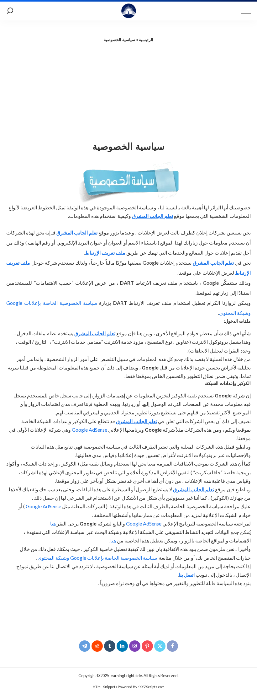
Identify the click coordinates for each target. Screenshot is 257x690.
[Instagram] (134, 646)
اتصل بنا (187, 575)
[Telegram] (84, 646)
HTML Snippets (105, 687)
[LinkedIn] (122, 646)
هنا (53, 523)
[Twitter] (159, 646)
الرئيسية (146, 39)
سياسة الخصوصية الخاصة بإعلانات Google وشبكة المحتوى (97, 558)
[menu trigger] (243, 11)
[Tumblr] (109, 646)
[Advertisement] (128, 90)
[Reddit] (97, 646)
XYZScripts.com (152, 687)
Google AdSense (89, 430)
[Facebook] (172, 646)
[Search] (10, 11)
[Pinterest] (147, 646)
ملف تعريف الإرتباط (105, 253)
